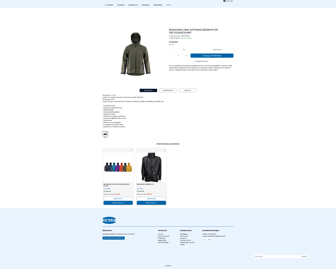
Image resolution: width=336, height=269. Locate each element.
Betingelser (184, 234)
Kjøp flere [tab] (187, 90)
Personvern (184, 236)
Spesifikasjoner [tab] (168, 90)
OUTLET (168, 5)
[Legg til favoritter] (131, 150)
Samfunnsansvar (163, 236)
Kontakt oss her (185, 240)
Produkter (109, 5)
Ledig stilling (157, 5)
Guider (182, 245)
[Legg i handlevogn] (118, 203)
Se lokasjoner (187, 38)
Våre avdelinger (163, 242)
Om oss (160, 234)
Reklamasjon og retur (187, 242)
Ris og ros (183, 238)
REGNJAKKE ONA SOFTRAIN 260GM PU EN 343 (116, 185)
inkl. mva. (230, 1)
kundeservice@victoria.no (216, 236)
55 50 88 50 (212, 234)
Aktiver (304, 257)
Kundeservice (133, 5)
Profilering (120, 5)
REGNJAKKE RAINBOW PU (145, 184)
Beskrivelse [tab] (148, 90)
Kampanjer (145, 5)
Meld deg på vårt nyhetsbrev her (114, 238)
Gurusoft (168, 266)
